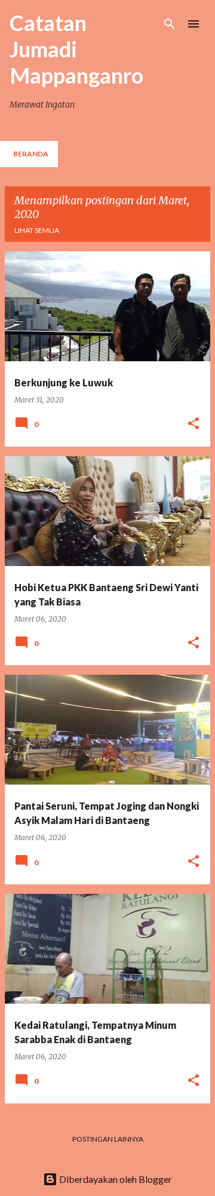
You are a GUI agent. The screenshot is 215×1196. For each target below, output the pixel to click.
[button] (193, 424)
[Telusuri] (169, 24)
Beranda (30, 153)
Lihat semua (36, 230)
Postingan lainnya (107, 1138)
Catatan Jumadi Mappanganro (76, 49)
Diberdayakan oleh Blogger (114, 1179)
